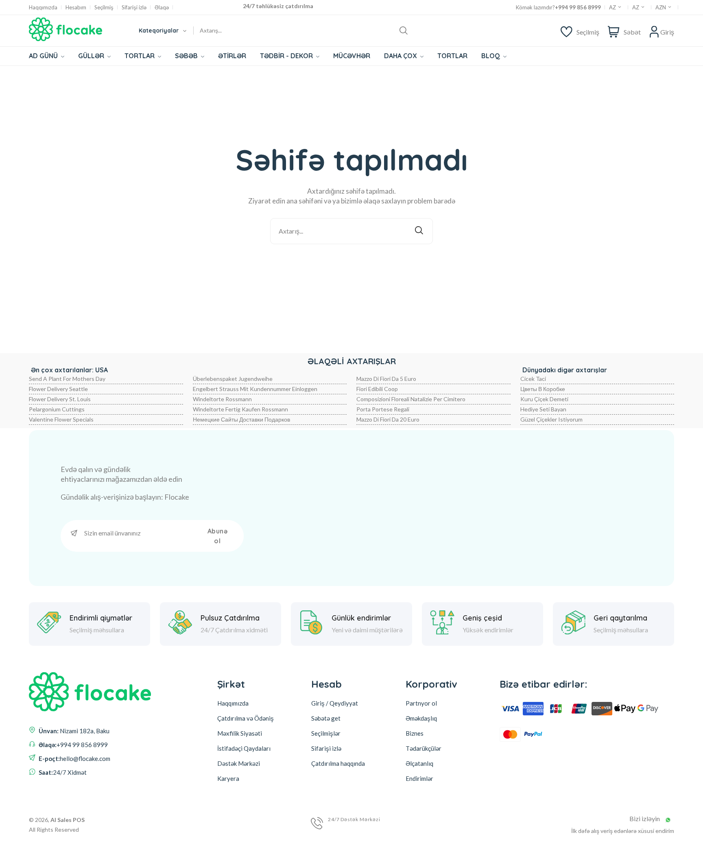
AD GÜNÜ (44, 56)
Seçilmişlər (326, 733)
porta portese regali (382, 409)
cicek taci (533, 378)
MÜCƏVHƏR (351, 56)
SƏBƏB (187, 56)
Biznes (415, 733)
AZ (613, 7)
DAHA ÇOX (401, 56)
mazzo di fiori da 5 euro (386, 378)
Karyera (228, 778)
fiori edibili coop (377, 388)
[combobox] (162, 30)
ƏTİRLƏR (232, 56)
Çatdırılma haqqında (338, 763)
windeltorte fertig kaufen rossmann (240, 409)
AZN (661, 7)
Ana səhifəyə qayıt (357, 265)
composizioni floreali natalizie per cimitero (410, 399)
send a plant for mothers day (67, 378)
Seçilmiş (104, 7)
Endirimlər (419, 778)
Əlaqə (162, 7)
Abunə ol (217, 536)
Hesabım (75, 7)
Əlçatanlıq (419, 763)
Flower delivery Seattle (58, 388)
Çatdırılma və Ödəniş (245, 718)
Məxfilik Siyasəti (239, 733)
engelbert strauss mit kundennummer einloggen (255, 388)
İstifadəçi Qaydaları (244, 748)
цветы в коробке (542, 388)
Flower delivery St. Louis (60, 399)
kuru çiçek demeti (544, 399)
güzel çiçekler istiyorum (551, 419)
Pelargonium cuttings (57, 409)
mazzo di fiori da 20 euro (387, 419)
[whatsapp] (668, 820)
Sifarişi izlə (134, 7)
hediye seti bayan (543, 409)
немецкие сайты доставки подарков (241, 419)
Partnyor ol (421, 703)
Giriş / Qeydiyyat (334, 703)
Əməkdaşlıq (421, 718)
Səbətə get (326, 718)
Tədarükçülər (423, 748)
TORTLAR (140, 56)
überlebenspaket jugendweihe (233, 378)
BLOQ (491, 56)
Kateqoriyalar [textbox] (159, 30)
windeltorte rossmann (222, 399)
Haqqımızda (43, 7)
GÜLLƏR (92, 56)
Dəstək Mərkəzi (238, 763)
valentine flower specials (61, 419)
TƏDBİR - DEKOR (287, 56)
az (636, 7)
